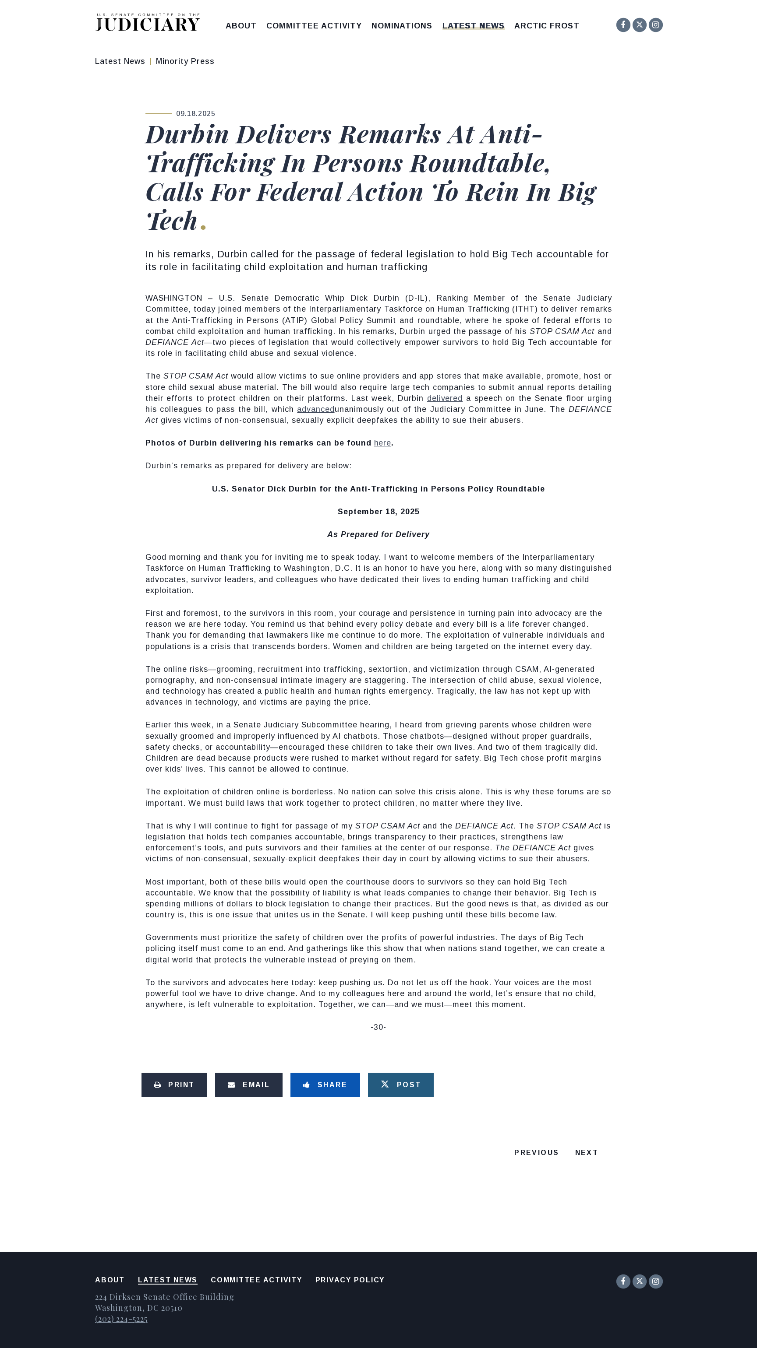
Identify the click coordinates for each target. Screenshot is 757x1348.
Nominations (401, 26)
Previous (536, 1152)
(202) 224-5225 (121, 1318)
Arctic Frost (547, 26)
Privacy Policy (350, 1280)
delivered (445, 398)
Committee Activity (314, 26)
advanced (315, 409)
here (383, 443)
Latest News (473, 26)
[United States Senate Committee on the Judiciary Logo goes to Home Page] (150, 24)
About (241, 26)
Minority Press (185, 61)
